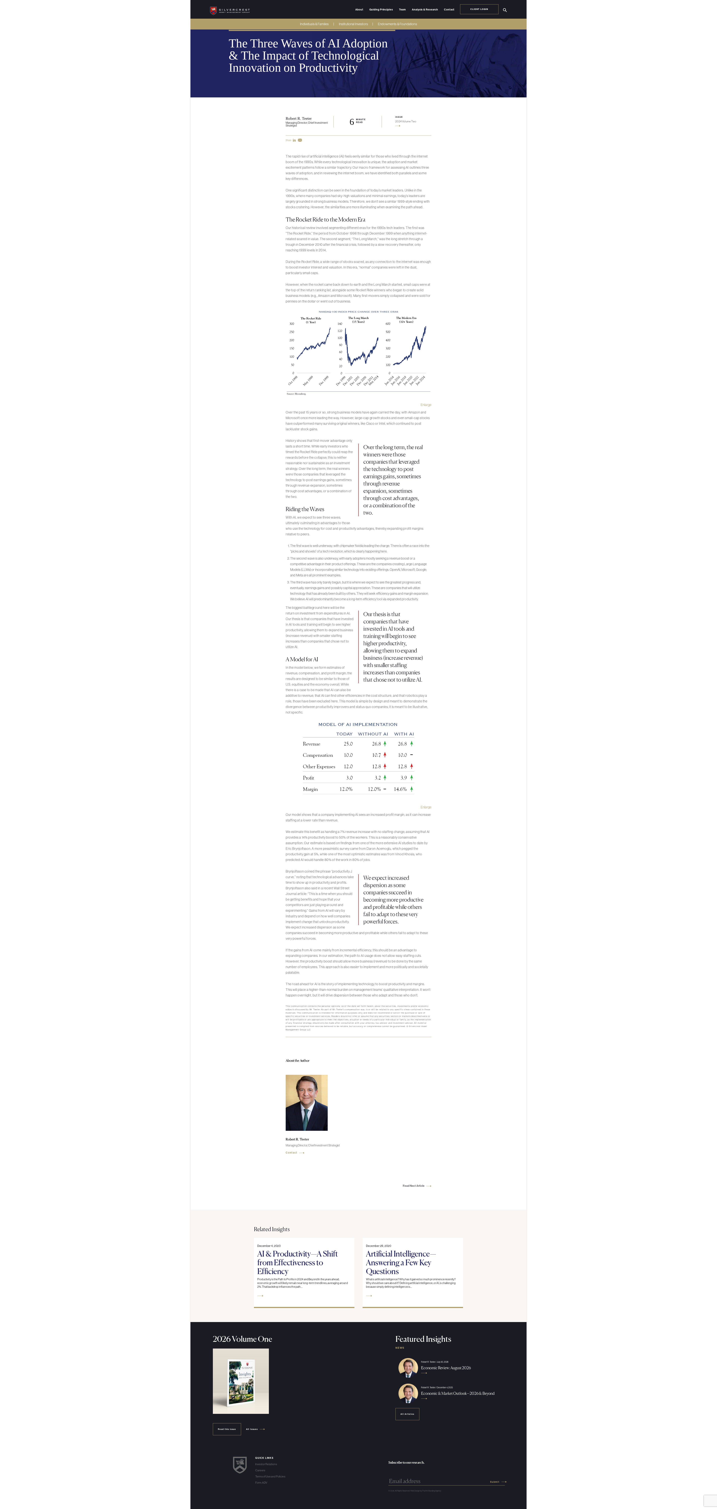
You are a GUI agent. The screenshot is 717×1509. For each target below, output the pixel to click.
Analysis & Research (425, 9)
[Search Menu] (505, 10)
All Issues (252, 1429)
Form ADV (261, 1482)
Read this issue (227, 1429)
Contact (449, 9)
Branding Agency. (434, 1491)
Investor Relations (266, 1464)
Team (402, 9)
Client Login (479, 9)
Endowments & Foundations (397, 24)
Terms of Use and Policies (270, 1476)
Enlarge (426, 405)
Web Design (415, 1491)
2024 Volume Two (405, 121)
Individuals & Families (314, 24)
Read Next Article (413, 1185)
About (359, 9)
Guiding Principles (381, 9)
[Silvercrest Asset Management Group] (230, 9)
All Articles (407, 1414)
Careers (260, 1470)
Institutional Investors (353, 24)
